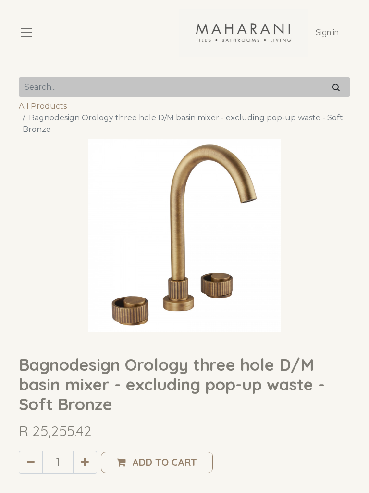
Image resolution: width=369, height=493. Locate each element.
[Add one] (85, 462)
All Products (43, 106)
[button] (157, 462)
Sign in (327, 32)
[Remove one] (31, 462)
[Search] (336, 87)
